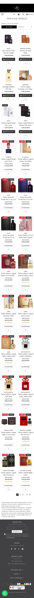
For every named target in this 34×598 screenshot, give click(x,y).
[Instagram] (22, 549)
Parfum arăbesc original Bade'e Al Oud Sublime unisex (8, 274)
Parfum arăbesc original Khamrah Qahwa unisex (25, 274)
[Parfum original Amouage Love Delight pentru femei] (25, 75)
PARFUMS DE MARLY (25, 48)
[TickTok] (18, 549)
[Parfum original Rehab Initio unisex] (8, 111)
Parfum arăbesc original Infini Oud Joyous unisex (8, 474)
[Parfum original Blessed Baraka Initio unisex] (25, 111)
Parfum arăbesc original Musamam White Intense (8, 315)
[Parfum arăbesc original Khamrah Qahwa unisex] (25, 261)
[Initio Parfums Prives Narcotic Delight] (8, 39)
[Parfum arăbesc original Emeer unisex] (25, 302)
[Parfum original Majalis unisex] (25, 461)
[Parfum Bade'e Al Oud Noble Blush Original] (25, 223)
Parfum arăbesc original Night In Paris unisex (8, 433)
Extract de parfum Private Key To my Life (25, 198)
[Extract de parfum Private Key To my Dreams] (8, 223)
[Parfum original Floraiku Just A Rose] (8, 147)
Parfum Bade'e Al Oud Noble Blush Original (25, 236)
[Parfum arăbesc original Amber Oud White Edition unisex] (25, 147)
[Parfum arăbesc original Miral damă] (8, 383)
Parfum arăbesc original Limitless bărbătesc (25, 355)
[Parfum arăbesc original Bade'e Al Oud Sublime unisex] (8, 261)
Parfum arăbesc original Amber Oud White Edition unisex (25, 160)
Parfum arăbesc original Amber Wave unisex (25, 395)
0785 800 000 (18, 561)
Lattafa (25, 233)
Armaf (8, 195)
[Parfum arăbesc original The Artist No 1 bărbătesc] (25, 421)
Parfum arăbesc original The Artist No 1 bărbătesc (25, 433)
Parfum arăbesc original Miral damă (8, 395)
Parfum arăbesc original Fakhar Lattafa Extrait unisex (8, 355)
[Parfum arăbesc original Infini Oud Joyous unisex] (8, 461)
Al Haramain (25, 157)
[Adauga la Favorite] (8, 63)
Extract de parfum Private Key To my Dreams (8, 236)
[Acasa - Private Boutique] (17, 8)
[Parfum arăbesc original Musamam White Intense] (8, 302)
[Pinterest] (15, 549)
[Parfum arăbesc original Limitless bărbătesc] (25, 342)
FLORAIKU (8, 157)
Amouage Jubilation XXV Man (8, 88)
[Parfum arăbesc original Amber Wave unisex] (25, 383)
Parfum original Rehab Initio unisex (9, 124)
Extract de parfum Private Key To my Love (8, 198)
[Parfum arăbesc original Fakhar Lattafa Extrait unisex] (8, 342)
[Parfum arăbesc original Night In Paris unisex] (8, 421)
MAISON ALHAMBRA (25, 430)
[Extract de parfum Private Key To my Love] (8, 185)
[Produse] (2, 14)
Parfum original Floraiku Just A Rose (8, 160)
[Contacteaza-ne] (14, 14)
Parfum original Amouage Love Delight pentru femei (25, 88)
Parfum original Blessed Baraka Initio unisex (25, 124)
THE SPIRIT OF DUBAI (25, 471)
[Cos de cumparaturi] (19, 14)
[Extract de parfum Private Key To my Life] (25, 185)
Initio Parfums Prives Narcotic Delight (8, 52)
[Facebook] (11, 549)
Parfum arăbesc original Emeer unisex (25, 315)
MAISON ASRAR (8, 430)
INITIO (8, 48)
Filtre (10, 27)
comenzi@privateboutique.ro (18, 564)
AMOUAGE (8, 85)
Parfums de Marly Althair (25, 52)
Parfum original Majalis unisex (25, 474)
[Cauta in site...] (23, 14)
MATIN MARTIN (25, 352)
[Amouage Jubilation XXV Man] (8, 75)
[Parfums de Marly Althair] (25, 39)
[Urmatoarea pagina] (30, 494)
